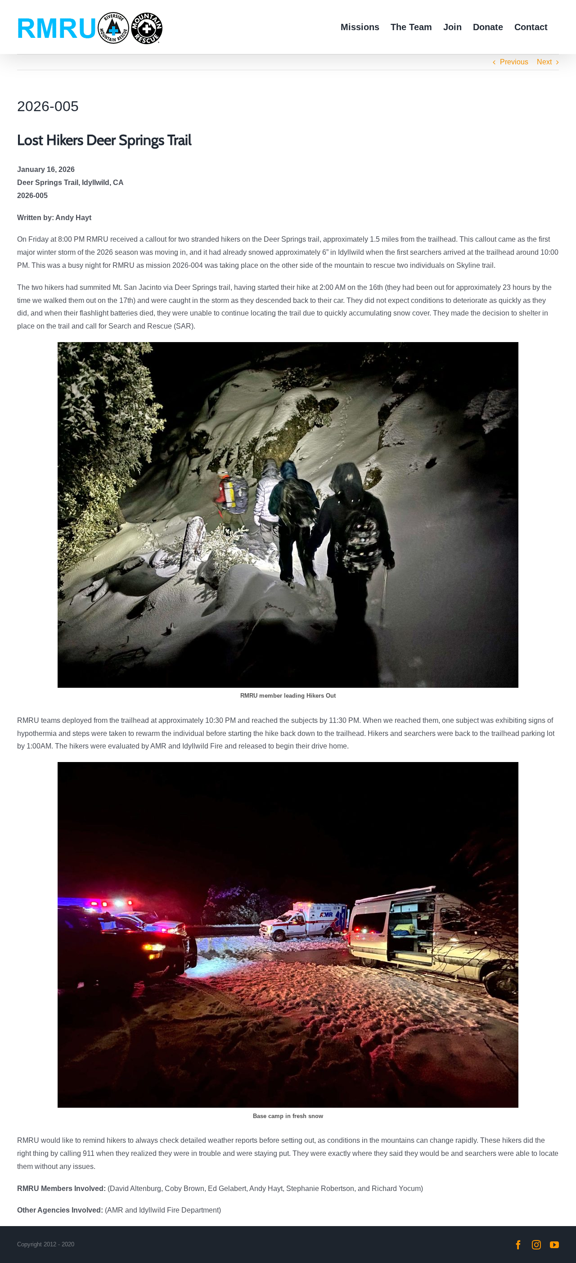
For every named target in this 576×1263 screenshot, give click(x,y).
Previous (514, 62)
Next (544, 62)
